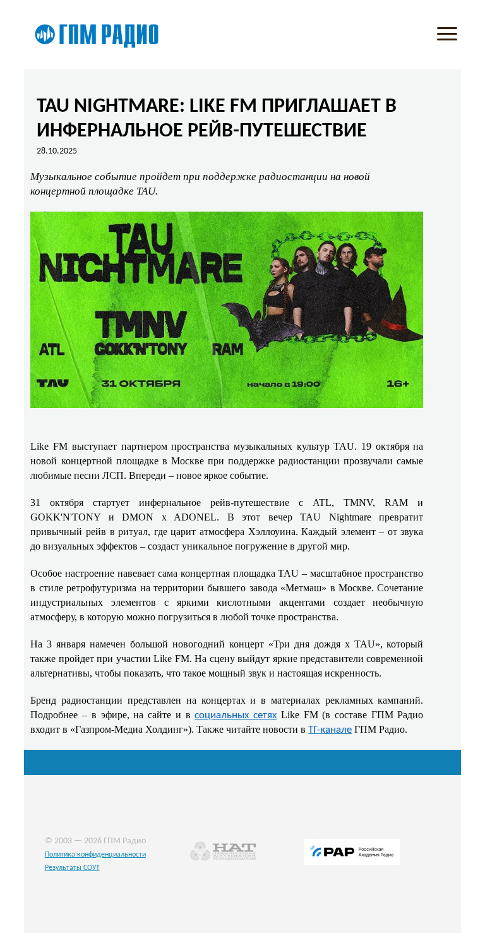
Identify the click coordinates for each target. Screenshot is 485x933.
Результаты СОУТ (72, 868)
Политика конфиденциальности (95, 854)
